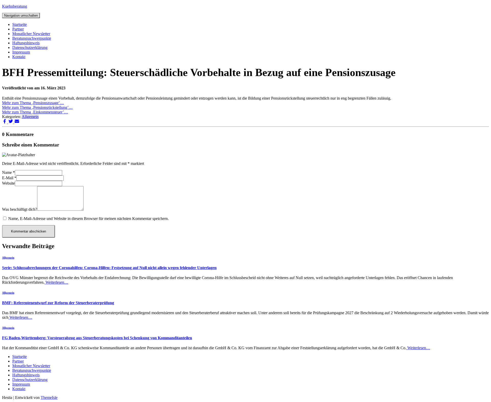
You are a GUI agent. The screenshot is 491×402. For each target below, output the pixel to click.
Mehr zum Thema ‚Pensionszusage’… (33, 103)
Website (8, 183)
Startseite (19, 24)
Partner (18, 29)
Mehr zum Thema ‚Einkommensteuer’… (35, 112)
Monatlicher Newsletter (31, 33)
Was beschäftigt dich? (19, 209)
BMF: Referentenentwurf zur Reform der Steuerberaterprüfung (58, 303)
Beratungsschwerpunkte (31, 38)
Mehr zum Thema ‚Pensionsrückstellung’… (37, 107)
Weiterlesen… (56, 282)
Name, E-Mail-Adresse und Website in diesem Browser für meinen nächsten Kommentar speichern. (88, 218)
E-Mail (9, 178)
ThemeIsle (49, 397)
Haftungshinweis (26, 43)
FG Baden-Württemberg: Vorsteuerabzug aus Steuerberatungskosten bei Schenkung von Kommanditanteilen (97, 338)
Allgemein (30, 116)
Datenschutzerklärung (30, 47)
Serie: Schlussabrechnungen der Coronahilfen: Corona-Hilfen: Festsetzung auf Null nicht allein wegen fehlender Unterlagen (109, 268)
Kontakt (18, 57)
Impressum (21, 52)
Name (8, 172)
